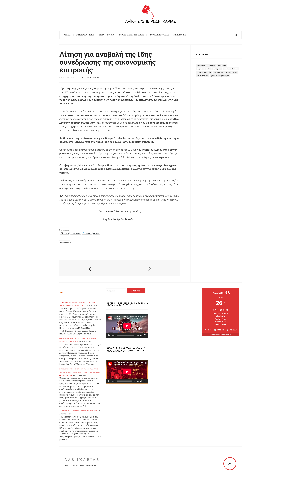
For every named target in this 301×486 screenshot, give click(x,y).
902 (64, 292)
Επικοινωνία (180, 35)
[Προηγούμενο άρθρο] (89, 268)
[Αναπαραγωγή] (109, 335)
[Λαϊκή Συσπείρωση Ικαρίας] (150, 15)
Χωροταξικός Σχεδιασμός (131, 35)
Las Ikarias (79, 77)
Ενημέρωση (94, 77)
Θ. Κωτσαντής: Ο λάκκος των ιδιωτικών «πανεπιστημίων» (79, 411)
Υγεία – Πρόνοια (106, 35)
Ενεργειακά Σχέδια (85, 35)
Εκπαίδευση (222, 65)
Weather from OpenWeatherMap (220, 335)
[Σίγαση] (141, 335)
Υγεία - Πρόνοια (202, 76)
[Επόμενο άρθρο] (150, 268)
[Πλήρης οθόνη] (145, 335)
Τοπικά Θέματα (231, 72)
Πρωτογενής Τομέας (159, 35)
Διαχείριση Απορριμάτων (206, 65)
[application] (127, 326)
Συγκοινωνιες (219, 72)
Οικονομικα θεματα (231, 69)
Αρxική (67, 35)
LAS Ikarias (82, 459)
